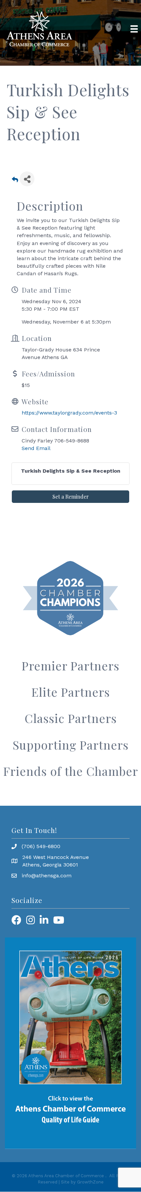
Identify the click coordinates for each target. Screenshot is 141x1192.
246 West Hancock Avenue (55, 857)
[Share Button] (27, 178)
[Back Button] (15, 180)
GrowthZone (90, 1182)
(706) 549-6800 (41, 846)
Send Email (36, 448)
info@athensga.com (46, 875)
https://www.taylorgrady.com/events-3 (69, 413)
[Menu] (134, 29)
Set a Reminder (70, 496)
